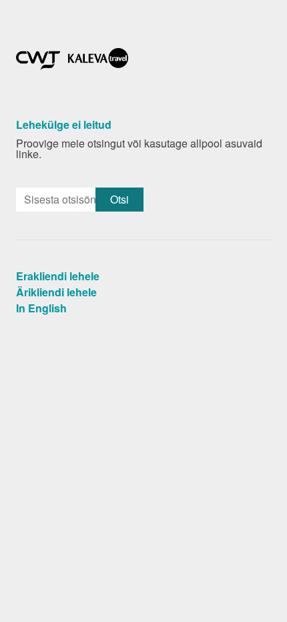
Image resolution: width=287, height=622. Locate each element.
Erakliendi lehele (57, 276)
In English (41, 308)
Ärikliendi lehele (56, 292)
